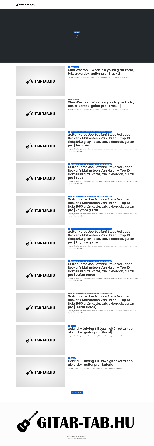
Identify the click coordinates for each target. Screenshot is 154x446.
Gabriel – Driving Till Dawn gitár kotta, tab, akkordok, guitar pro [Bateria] (100, 363)
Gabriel (73, 326)
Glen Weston (74, 67)
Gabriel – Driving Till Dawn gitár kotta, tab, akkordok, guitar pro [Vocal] (100, 330)
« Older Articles (77, 392)
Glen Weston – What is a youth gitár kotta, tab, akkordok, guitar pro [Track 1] (101, 104)
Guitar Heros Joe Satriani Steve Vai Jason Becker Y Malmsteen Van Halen (91, 131)
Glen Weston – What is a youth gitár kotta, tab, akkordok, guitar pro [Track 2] (101, 72)
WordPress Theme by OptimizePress (77, 438)
